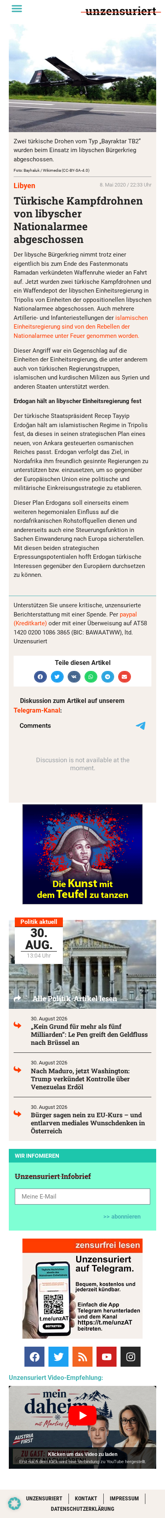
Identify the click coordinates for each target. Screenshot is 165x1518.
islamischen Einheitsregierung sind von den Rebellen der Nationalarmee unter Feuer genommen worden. (81, 326)
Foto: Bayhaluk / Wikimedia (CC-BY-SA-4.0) (51, 170)
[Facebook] (34, 1357)
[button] (16, 8)
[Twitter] (58, 1357)
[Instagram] (131, 1357)
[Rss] (82, 1357)
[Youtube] (107, 1357)
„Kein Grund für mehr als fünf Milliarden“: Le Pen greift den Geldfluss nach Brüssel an (89, 1034)
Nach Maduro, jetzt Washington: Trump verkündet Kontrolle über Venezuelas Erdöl (80, 1078)
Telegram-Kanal (37, 710)
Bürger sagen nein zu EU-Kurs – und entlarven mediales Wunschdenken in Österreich (88, 1122)
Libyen (24, 185)
